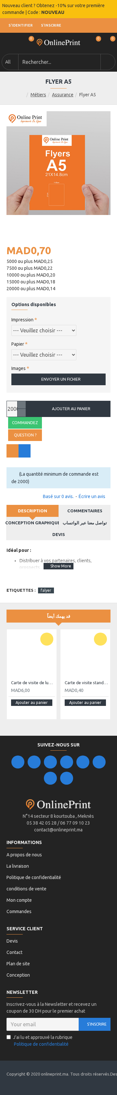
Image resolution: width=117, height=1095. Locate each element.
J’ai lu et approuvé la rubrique (42, 1041)
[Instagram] (50, 762)
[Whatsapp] (66, 778)
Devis (58, 534)
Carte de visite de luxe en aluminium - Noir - (33, 682)
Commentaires (84, 510)
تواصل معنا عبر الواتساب (85, 522)
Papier (17, 344)
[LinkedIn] (66, 762)
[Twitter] (34, 762)
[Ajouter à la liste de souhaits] (12, 451)
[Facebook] (17, 762)
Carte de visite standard (87, 682)
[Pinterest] (50, 778)
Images (18, 368)
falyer (46, 590)
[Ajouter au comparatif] (25, 451)
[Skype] (99, 762)
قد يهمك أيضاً (58, 616)
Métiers (38, 94)
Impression (22, 319)
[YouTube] (82, 762)
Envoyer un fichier (61, 379)
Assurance (62, 94)
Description (32, 510)
